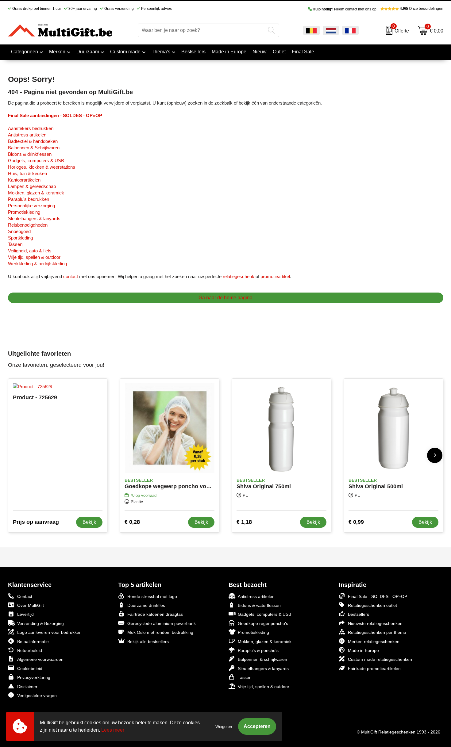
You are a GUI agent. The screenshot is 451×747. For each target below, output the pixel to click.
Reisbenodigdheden (28, 225)
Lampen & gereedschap (32, 186)
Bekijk (89, 522)
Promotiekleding (24, 212)
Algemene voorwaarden (40, 659)
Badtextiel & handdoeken (33, 141)
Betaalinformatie (33, 641)
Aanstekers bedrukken (30, 128)
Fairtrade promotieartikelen (374, 668)
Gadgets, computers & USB (36, 160)
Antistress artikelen (27, 134)
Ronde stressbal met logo (152, 596)
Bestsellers (358, 614)
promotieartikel (275, 276)
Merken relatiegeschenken (373, 641)
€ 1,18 (244, 522)
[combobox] (201, 30)
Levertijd (25, 614)
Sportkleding (20, 237)
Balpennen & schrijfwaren (262, 659)
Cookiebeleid (29, 668)
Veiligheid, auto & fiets (30, 250)
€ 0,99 (356, 522)
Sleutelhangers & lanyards (34, 218)
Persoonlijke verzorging (31, 205)
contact (70, 276)
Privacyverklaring (33, 677)
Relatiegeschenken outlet (372, 605)
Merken (57, 51)
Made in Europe (363, 650)
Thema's (161, 51)
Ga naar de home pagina (225, 297)
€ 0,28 (132, 522)
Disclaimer (27, 686)
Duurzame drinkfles (146, 605)
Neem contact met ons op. (345, 9)
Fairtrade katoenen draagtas (155, 614)
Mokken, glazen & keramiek (36, 192)
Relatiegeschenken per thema (377, 632)
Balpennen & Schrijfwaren (34, 147)
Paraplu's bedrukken (28, 199)
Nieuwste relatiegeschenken (375, 623)
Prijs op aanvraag (36, 522)
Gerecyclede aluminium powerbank (161, 623)
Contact (24, 596)
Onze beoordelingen (421, 8)
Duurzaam (87, 51)
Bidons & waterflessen (259, 605)
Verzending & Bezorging (40, 623)
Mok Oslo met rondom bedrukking (160, 632)
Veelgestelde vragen (37, 695)
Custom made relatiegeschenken (380, 659)
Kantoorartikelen (24, 179)
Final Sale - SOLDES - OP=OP (377, 596)
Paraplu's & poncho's (258, 650)
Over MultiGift (30, 605)
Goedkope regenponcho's (263, 623)
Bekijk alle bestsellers (148, 641)
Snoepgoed (19, 231)
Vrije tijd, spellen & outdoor (34, 257)
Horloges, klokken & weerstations (41, 167)
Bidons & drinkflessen (30, 154)
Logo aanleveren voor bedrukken (49, 632)
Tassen (15, 244)
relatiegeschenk (238, 276)
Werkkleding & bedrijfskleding (37, 263)
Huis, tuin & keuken (27, 173)
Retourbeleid (29, 650)
